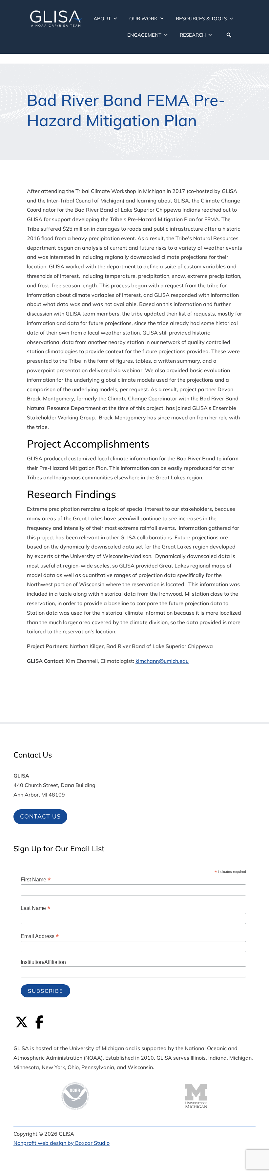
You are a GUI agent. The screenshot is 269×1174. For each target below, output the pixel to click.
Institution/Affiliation (43, 962)
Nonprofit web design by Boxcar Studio (61, 1143)
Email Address (40, 936)
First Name (36, 879)
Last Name (35, 908)
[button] (229, 35)
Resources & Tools (201, 18)
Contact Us (40, 816)
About (102, 18)
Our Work (143, 18)
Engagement (144, 35)
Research (193, 35)
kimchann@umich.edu (162, 661)
